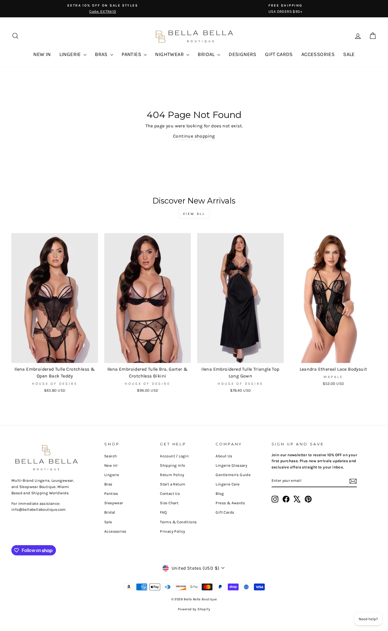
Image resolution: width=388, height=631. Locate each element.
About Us (224, 456)
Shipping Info (172, 465)
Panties (111, 493)
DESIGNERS (242, 54)
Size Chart (169, 503)
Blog (220, 493)
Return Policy (172, 475)
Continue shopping (194, 136)
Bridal (109, 512)
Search (110, 456)
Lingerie (111, 475)
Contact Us (170, 493)
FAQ (163, 512)
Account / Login (174, 456)
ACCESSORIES (318, 54)
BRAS (102, 54)
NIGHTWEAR (170, 54)
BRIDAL (207, 54)
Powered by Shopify (194, 609)
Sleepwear (113, 503)
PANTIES (132, 54)
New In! (111, 465)
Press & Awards (230, 503)
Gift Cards (225, 512)
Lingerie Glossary (231, 465)
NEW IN (42, 54)
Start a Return (172, 484)
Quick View (55, 356)
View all (194, 214)
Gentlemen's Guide (233, 475)
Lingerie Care (227, 484)
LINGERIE (70, 54)
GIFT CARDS (279, 54)
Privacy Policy (172, 531)
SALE (349, 54)
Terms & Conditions (178, 522)
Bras (108, 484)
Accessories (115, 531)
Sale (108, 522)
